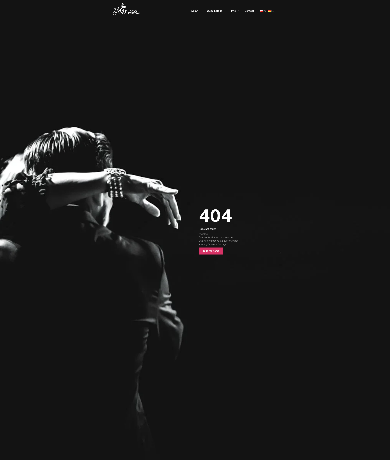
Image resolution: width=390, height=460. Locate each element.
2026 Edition (214, 10)
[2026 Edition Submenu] (225, 11)
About (194, 10)
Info (233, 10)
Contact (249, 10)
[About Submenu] (201, 11)
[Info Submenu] (239, 11)
